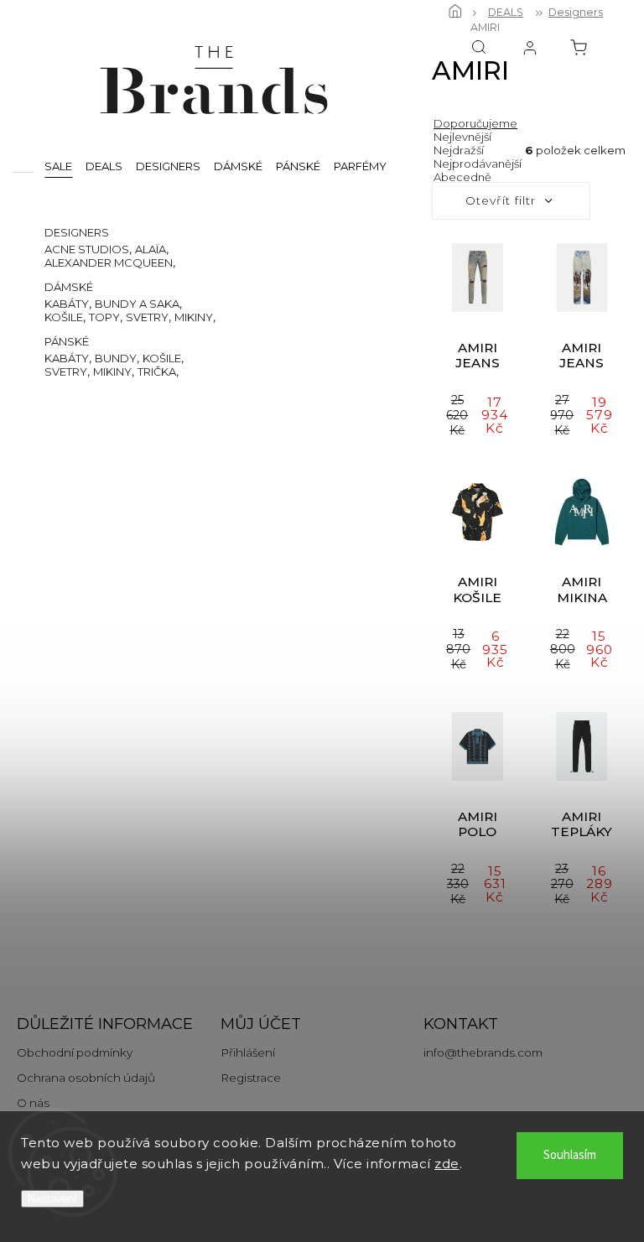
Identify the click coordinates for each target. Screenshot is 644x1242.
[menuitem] (58, 165)
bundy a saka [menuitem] (137, 303)
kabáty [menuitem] (66, 303)
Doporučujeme (475, 123)
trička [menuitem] (157, 371)
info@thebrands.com (483, 1052)
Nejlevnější (462, 136)
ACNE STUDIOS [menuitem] (86, 249)
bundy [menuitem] (116, 358)
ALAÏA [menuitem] (150, 249)
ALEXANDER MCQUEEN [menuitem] (108, 262)
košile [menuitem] (63, 317)
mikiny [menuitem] (193, 317)
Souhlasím (569, 1155)
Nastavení (52, 1199)
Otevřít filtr (500, 200)
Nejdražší (459, 150)
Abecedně (462, 177)
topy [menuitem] (104, 317)
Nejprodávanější (478, 163)
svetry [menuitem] (147, 317)
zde (447, 1164)
